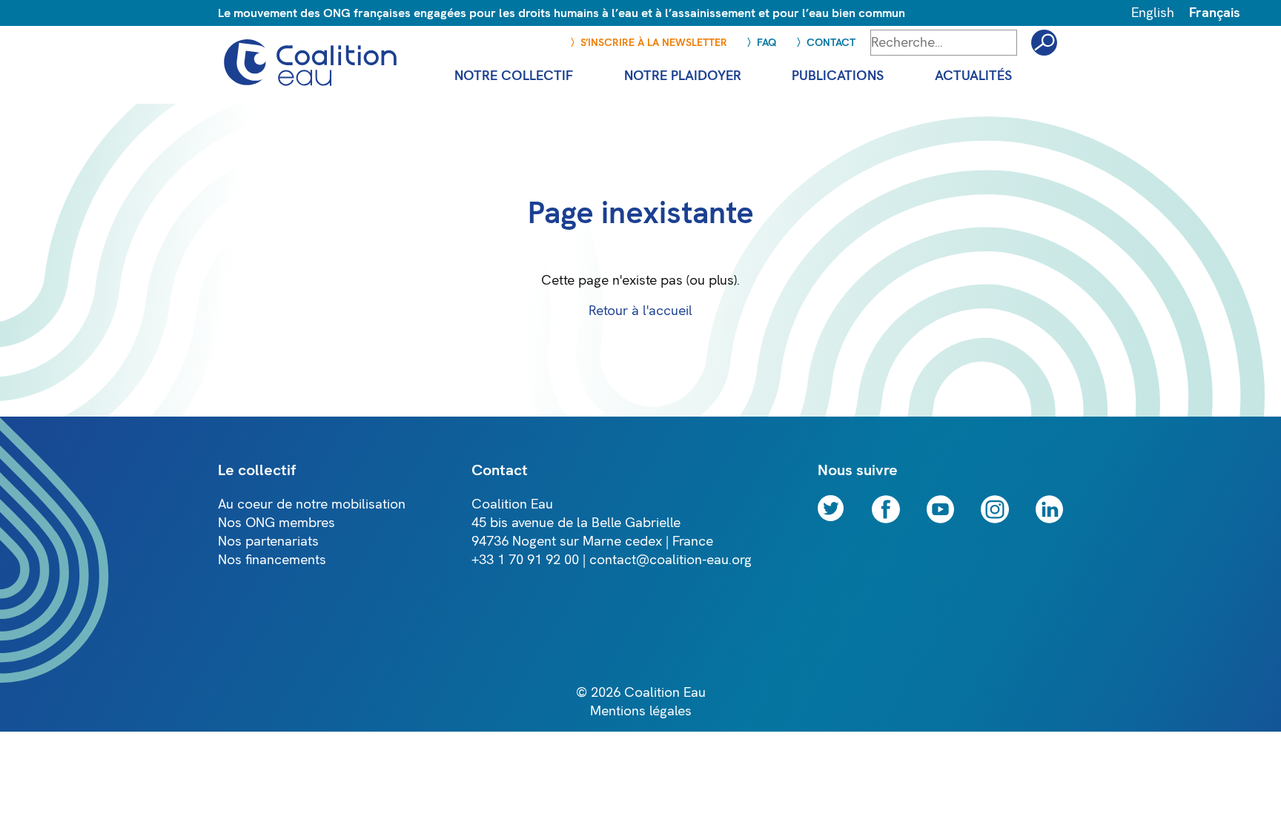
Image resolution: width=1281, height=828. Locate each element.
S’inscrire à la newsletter (653, 42)
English (1152, 13)
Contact (831, 42)
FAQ (767, 42)
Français (1214, 13)
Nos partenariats (268, 541)
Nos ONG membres (276, 523)
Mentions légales (641, 711)
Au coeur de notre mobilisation (312, 504)
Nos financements (272, 560)
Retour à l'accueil (640, 311)
